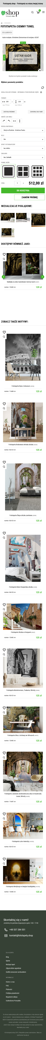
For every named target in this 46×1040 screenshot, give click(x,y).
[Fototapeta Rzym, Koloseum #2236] (23, 357)
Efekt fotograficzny (8, 144)
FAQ (7, 986)
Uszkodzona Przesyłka (13, 1001)
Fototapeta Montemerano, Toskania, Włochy (20, 690)
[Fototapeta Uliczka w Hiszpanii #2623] (23, 616)
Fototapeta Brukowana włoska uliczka (21, 444)
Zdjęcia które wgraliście (13, 968)
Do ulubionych (7, 32)
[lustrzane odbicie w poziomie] (14, 121)
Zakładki (4, 153)
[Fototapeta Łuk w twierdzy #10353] (23, 826)
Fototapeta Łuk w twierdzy (20, 841)
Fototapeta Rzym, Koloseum (21, 386)
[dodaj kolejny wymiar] (22, 92)
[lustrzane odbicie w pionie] (19, 121)
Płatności (9, 989)
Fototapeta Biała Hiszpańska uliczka (21, 587)
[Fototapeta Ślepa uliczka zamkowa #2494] (23, 487)
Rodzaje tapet (10, 964)
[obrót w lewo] (9, 121)
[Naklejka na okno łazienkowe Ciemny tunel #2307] (23, 266)
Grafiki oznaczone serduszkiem (16, 972)
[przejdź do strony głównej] (10, 13)
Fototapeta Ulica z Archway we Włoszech (21, 735)
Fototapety (7, 23)
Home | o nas (10, 982)
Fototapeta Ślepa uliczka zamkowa (21, 515)
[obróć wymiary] (42, 87)
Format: (3, 98)
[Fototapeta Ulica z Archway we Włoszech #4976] (23, 720)
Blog (7, 957)
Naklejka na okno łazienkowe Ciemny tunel (21, 282)
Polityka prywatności (12, 993)
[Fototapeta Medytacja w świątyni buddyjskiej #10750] (23, 871)
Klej (2, 135)
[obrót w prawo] (3, 121)
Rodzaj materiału (7, 126)
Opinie (8, 961)
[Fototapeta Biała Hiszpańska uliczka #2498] (23, 558)
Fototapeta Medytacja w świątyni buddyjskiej (20, 886)
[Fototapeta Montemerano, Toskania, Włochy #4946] (23, 668)
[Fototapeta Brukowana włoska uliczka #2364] (23, 422)
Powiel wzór (5, 162)
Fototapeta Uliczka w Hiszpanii (21, 632)
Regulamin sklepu (11, 997)
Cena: (3, 183)
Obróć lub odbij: (6, 117)
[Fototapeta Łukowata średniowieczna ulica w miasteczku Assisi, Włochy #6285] (23, 771)
